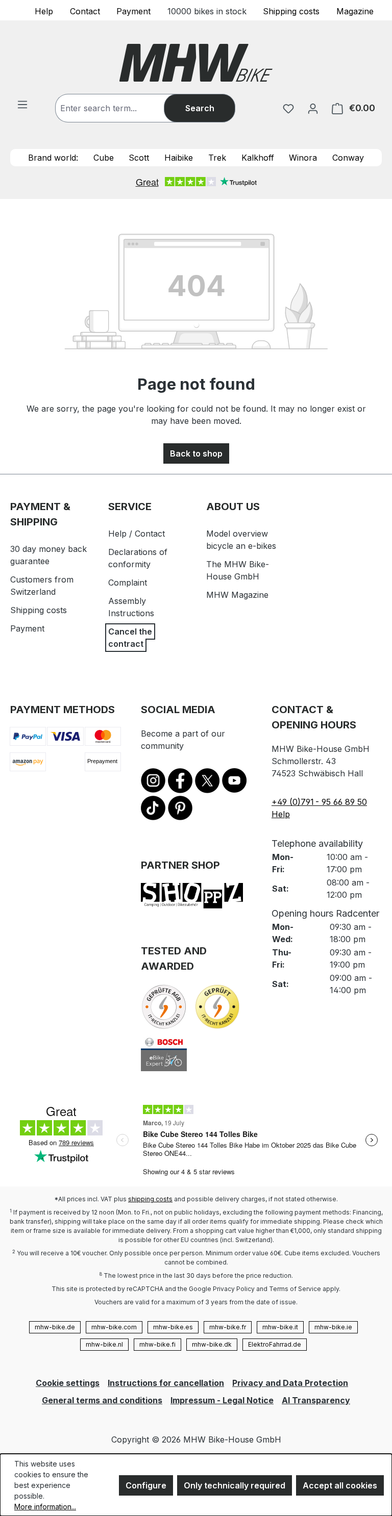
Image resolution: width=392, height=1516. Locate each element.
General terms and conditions (102, 1400)
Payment (133, 10)
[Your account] (313, 108)
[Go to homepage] (196, 63)
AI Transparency (316, 1400)
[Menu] (22, 104)
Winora (303, 158)
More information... (45, 1506)
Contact (85, 10)
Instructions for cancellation (166, 1383)
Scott (139, 158)
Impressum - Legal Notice (222, 1400)
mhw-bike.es (173, 1327)
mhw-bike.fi (157, 1344)
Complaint (127, 582)
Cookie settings (68, 1383)
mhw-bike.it (280, 1327)
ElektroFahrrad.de (274, 1344)
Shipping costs (291, 10)
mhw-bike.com (114, 1327)
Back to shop (196, 453)
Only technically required (234, 1485)
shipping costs (150, 1199)
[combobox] (120, 108)
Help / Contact (136, 533)
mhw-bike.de (55, 1327)
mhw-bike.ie (333, 1327)
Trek (217, 158)
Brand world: (53, 158)
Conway (348, 158)
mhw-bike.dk (212, 1344)
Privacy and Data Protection (290, 1383)
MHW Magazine (237, 595)
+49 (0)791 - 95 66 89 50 (319, 802)
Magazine (355, 10)
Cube (103, 158)
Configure (146, 1485)
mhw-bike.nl (104, 1344)
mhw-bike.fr (227, 1327)
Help (44, 10)
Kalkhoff (257, 158)
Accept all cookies (340, 1485)
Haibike (178, 158)
